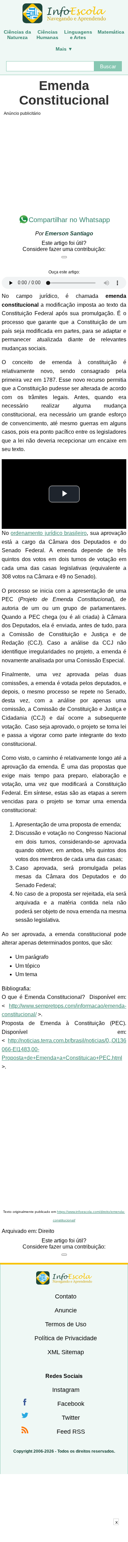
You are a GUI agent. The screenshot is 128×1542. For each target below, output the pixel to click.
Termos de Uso (65, 1324)
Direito (46, 1231)
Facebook (70, 1403)
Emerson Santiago (69, 233)
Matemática (111, 32)
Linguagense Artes (78, 34)
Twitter (71, 1417)
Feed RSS (71, 1431)
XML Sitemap (65, 1352)
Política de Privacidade (65, 1338)
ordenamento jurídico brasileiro (49, 533)
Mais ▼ (64, 49)
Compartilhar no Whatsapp (69, 219)
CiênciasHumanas (47, 34)
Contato (65, 1296)
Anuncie (66, 1310)
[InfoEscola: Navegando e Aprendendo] (64, 13)
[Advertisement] (64, 1140)
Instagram (66, 1389)
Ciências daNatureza (17, 34)
